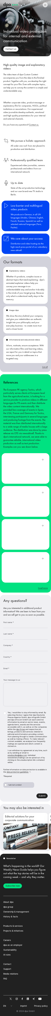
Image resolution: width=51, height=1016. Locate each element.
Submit (42, 796)
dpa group (8, 907)
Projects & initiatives (13, 931)
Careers (7, 940)
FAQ (5, 979)
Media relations (10, 974)
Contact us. (34, 124)
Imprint (23, 1006)
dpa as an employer (12, 945)
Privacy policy (41, 1006)
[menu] (45, 4)
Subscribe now (12, 886)
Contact (7, 964)
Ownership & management (16, 912)
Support (7, 969)
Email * (6, 668)
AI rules (7, 955)
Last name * (8, 634)
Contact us (10, 49)
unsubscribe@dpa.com (17, 755)
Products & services (13, 926)
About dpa (8, 902)
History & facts (10, 916)
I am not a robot (15, 785)
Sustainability (10, 950)
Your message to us (11, 680)
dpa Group (20, 729)
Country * (7, 657)
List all (45, 367)
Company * (8, 645)
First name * (8, 622)
